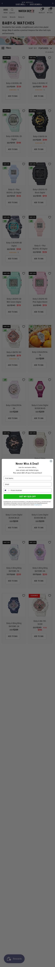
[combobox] (7, 490)
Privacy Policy (36, 504)
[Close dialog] (51, 461)
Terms (41, 504)
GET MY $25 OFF (27, 496)
